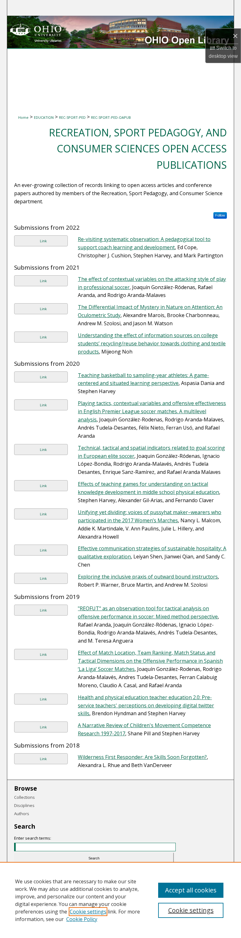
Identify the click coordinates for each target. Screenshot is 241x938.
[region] (120, 900)
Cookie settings (88, 911)
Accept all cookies (191, 890)
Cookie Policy (81, 919)
